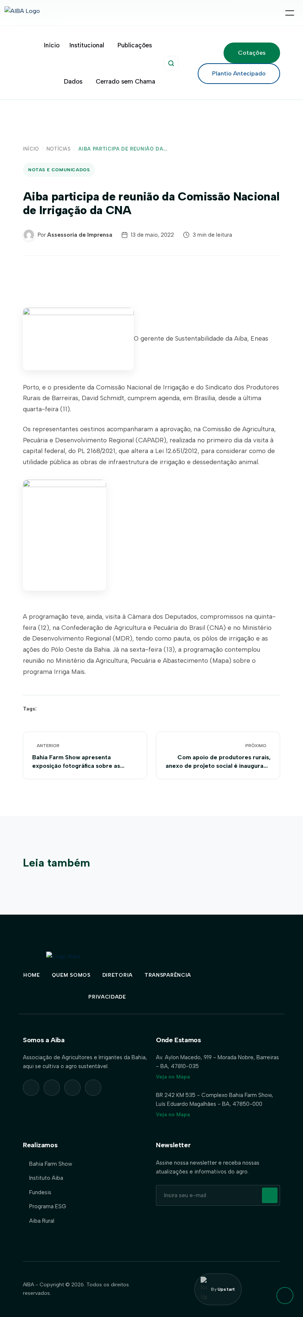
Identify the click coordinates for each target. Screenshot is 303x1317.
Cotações (252, 52)
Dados (73, 81)
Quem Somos (71, 975)
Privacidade (107, 997)
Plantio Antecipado (239, 73)
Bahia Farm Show (50, 1164)
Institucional (86, 45)
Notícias (59, 149)
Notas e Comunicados (59, 169)
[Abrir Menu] (290, 13)
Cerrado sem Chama (125, 81)
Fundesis (40, 1192)
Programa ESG (47, 1206)
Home (31, 975)
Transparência (167, 975)
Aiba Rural (41, 1221)
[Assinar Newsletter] (270, 1195)
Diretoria (117, 975)
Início (51, 45)
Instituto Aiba (46, 1178)
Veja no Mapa (173, 1077)
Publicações (135, 45)
